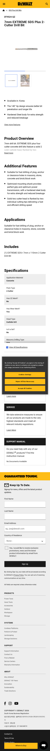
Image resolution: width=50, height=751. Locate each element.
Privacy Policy (19, 575)
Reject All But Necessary (25, 381)
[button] (5, 703)
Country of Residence (13, 535)
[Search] (47, 4)
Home (3, 10)
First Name (8, 499)
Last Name (8, 511)
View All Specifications (18, 347)
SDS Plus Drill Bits (15, 10)
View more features (12, 125)
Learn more (11, 396)
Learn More (11, 430)
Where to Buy (20, 746)
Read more (8, 153)
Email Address (10, 523)
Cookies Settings (25, 374)
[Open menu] (4, 4)
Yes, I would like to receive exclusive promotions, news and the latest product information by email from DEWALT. (23, 552)
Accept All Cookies (25, 388)
